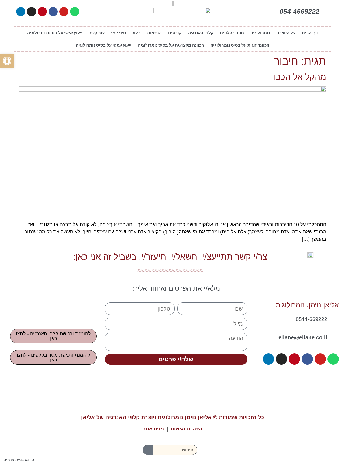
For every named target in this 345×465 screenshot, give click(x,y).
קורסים (175, 32)
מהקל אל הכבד (298, 77)
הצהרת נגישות (186, 429)
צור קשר (97, 32)
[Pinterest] (42, 11)
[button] (7, 61)
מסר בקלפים (232, 32)
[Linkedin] (20, 11)
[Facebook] (53, 11)
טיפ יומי (118, 32)
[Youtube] (63, 11)
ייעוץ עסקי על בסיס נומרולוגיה (104, 45)
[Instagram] (31, 11)
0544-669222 (311, 319)
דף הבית (310, 32)
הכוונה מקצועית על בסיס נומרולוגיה (171, 45)
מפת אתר (153, 429)
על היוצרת (285, 32)
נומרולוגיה (260, 32)
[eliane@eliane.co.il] (335, 336)
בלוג (136, 32)
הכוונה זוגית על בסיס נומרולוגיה (240, 45)
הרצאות (154, 32)
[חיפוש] (148, 450)
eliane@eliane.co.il (302, 337)
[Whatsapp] (74, 11)
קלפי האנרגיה (200, 32)
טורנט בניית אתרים (19, 459)
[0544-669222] (335, 317)
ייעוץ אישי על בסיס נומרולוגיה (54, 32)
